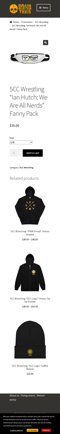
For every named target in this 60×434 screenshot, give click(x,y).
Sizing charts (28, 395)
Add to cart (32, 152)
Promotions (27, 22)
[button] (45, 42)
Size (12, 137)
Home (16, 22)
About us (14, 395)
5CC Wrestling (41, 22)
